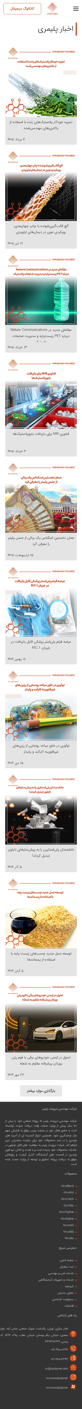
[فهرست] (75, 8)
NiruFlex (69, 1205)
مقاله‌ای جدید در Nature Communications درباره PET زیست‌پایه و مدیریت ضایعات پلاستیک (41, 336)
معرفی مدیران (66, 1293)
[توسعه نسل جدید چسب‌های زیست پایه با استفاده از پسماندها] (41, 880)
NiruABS (68, 1232)
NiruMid (69, 1192)
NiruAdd (68, 1225)
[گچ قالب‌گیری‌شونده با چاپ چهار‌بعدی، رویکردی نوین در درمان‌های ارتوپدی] (41, 153)
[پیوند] (52, 8)
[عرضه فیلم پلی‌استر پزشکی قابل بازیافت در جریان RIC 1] (41, 568)
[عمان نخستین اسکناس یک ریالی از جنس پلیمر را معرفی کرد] (41, 464)
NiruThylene (66, 1212)
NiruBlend (67, 1186)
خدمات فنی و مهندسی (61, 1273)
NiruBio (69, 1238)
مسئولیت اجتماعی (63, 1299)
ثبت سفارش (66, 1266)
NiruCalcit (67, 1199)
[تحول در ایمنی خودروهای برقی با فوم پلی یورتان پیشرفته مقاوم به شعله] (41, 984)
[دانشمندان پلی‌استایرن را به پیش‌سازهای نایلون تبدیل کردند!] (41, 776)
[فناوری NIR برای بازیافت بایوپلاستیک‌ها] (41, 360)
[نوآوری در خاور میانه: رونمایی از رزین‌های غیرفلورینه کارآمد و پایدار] (41, 672)
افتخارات (69, 1306)
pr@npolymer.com (56, 1368)
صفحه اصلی (67, 1260)
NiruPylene (67, 1219)
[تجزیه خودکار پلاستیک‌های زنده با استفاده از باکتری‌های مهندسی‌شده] (41, 49)
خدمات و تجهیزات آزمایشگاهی (56, 1280)
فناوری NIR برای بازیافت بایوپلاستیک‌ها (41, 434)
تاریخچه (69, 1286)
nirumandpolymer (57, 1378)
